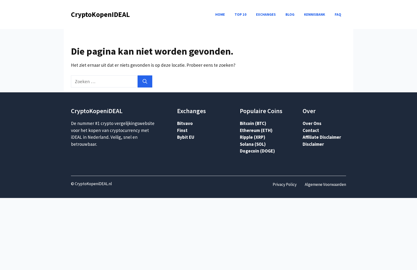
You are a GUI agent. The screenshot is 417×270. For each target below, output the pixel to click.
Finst (182, 130)
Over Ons (312, 123)
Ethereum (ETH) (256, 130)
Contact (311, 130)
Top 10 (240, 14)
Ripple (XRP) (252, 137)
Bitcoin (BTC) (253, 123)
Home (220, 14)
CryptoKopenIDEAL (100, 14)
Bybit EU (185, 137)
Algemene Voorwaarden (325, 184)
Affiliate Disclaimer (322, 137)
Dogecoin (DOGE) (257, 151)
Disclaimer (313, 144)
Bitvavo (185, 123)
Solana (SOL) (253, 144)
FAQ (338, 14)
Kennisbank (314, 14)
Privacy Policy (285, 184)
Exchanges (266, 14)
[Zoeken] (145, 81)
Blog (289, 14)
